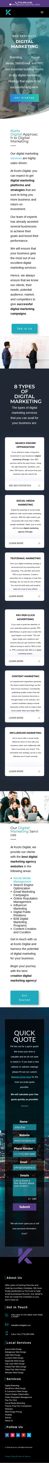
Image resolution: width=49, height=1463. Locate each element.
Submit (24, 1207)
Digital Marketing (12, 1385)
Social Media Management (22, 879)
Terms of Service (23, 1456)
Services (14, 1379)
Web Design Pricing (13, 1412)
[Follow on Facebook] (7, 1435)
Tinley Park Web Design (15, 1369)
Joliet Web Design (12, 1355)
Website (24, 1135)
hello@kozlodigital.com (21, 1325)
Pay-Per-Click (11, 1400)
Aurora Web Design (13, 1349)
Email (24, 1162)
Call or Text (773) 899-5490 (22, 1334)
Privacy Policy (10, 1456)
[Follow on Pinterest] (23, 1435)
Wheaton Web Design (14, 1372)
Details (24, 1175)
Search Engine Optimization (17, 1394)
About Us (9, 1420)
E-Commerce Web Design (16, 1391)
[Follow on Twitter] (29, 1435)
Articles (8, 1417)
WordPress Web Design (15, 1388)
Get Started (24, 98)
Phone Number (24, 1148)
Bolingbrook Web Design (15, 1352)
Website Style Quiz (21, 1077)
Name (24, 1121)
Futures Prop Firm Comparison (18, 1406)
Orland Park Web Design (15, 1367)
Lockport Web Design (14, 1358)
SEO (26, 57)
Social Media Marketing (15, 1403)
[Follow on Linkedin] (18, 1435)
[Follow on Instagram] (12, 1435)
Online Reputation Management (18, 1397)
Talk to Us (24, 328)
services (16, 158)
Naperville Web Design (14, 1361)
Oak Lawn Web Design (15, 1364)
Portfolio (8, 1415)
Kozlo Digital (16, 132)
